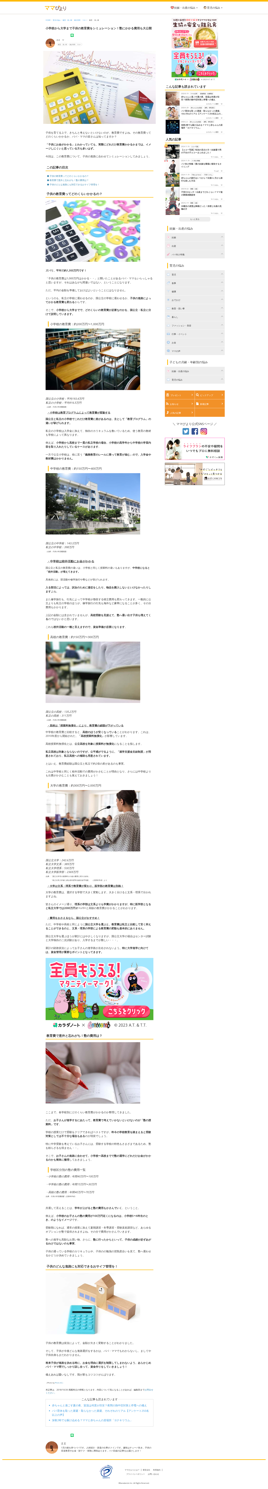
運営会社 (146, 1470)
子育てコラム (208, 175)
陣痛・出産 (193, 189)
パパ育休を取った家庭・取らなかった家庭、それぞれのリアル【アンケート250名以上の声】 (201, 112)
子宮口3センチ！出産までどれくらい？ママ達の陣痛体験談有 (202, 193)
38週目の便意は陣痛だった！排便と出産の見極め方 (201, 207)
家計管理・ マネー (80, 20)
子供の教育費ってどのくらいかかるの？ (69, 175)
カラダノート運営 (212, 104)
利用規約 (157, 1470)
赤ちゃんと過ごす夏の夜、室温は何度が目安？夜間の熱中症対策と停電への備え (99, 1405)
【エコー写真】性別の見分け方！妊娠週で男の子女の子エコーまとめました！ (201, 151)
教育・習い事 (67, 20)
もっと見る (194, 219)
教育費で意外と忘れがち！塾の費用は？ (69, 180)
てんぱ (216, 171)
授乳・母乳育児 (209, 108)
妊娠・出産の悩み (185, 7)
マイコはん (215, 157)
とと (58, 40)
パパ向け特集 (196, 160)
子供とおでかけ (196, 175)
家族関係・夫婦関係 (206, 94)
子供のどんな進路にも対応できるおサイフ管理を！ (74, 184)
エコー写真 (194, 146)
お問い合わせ (153, 1474)
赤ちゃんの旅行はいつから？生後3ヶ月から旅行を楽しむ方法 (202, 179)
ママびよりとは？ (132, 1470)
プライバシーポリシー (135, 1474)
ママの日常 (193, 94)
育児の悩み (214, 7)
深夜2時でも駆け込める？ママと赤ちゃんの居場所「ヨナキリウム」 (92, 1420)
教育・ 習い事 (94, 20)
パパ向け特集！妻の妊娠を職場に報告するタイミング (201, 165)
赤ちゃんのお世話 (196, 108)
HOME (48, 20)
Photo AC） (59, 1383)
